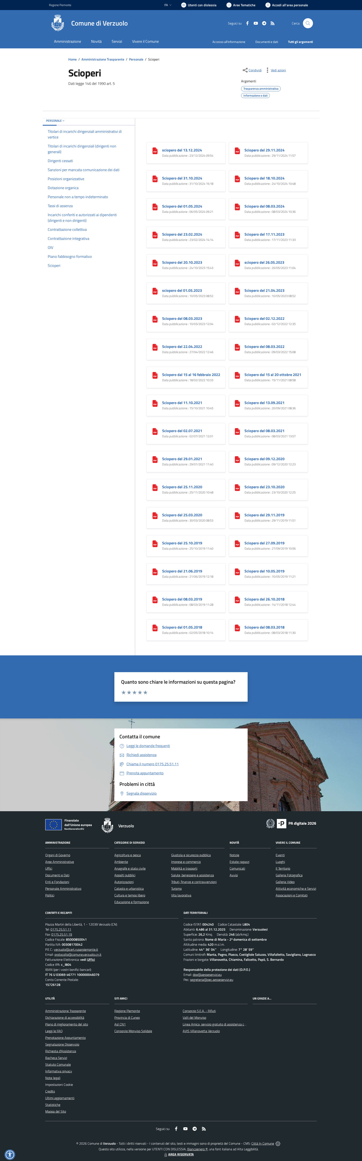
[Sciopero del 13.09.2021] (237, 403)
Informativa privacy (58, 1071)
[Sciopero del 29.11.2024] (237, 150)
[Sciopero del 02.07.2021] (155, 431)
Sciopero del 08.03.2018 (264, 627)
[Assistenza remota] (278, 1143)
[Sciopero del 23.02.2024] (155, 235)
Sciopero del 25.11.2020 (182, 487)
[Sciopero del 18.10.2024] (237, 178)
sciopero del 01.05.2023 (182, 290)
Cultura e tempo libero (129, 895)
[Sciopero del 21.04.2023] (237, 291)
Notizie (234, 855)
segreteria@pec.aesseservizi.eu (211, 979)
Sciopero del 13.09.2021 (264, 403)
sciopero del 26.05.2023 (264, 262)
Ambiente (121, 861)
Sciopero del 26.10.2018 (264, 599)
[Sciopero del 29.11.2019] (237, 515)
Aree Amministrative (59, 861)
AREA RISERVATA (181, 1154)
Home (72, 59)
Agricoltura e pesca (127, 855)
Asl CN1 (120, 1024)
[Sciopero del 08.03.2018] (237, 627)
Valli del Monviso (194, 1017)
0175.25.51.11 (60, 929)
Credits (50, 1091)
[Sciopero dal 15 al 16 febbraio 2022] (155, 375)
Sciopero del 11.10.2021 (182, 403)
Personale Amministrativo (63, 888)
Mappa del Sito (55, 1111)
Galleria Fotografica (289, 875)
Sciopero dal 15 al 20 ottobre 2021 (272, 374)
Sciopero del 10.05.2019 (264, 571)
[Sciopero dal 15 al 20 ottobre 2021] (237, 375)
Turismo (176, 888)
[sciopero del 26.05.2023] (237, 263)
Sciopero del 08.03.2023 (182, 318)
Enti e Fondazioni (57, 881)
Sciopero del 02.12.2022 (264, 318)
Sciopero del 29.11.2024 (264, 150)
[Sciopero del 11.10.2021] (155, 403)
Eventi (280, 855)
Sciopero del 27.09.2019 (264, 543)
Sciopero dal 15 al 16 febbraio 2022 (191, 374)
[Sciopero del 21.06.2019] (155, 571)
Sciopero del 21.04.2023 (264, 290)
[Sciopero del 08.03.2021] (237, 431)
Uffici (48, 868)
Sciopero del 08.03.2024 (264, 206)
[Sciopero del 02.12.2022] (237, 319)
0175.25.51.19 (61, 934)
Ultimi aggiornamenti (59, 1097)
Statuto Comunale (58, 1064)
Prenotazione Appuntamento (65, 1037)
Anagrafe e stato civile (130, 868)
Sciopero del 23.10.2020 (264, 487)
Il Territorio (283, 868)
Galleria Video (285, 881)
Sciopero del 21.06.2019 (182, 571)
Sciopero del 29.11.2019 (264, 515)
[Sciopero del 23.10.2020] (237, 487)
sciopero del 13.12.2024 (182, 150)
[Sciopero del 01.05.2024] (155, 206)
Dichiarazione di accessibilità (64, 1017)
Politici (49, 895)
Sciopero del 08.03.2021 (264, 431)
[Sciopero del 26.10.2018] (237, 599)
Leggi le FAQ (54, 1030)
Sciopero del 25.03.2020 (182, 515)
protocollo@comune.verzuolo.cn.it (77, 954)
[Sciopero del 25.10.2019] (155, 543)
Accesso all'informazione (228, 41)
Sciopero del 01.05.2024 (182, 206)
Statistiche (52, 1104)
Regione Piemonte (60, 5)
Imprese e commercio (186, 861)
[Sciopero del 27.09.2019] (237, 543)
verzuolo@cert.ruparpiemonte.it (76, 949)
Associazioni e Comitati (292, 895)
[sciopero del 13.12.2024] (155, 150)
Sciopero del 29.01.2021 (182, 459)
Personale (136, 59)
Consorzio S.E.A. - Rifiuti (199, 1010)
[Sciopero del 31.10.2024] (155, 178)
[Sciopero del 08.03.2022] (237, 347)
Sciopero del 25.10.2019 (182, 543)
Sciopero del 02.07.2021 (182, 431)
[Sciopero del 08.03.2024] (237, 206)
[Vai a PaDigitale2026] (291, 823)
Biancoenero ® (197, 1149)
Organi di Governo (57, 855)
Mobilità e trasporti (184, 868)
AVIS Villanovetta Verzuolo (201, 1030)
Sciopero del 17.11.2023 (264, 234)
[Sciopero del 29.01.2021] (155, 459)
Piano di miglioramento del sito (66, 1024)
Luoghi (280, 861)
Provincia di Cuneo (127, 1017)
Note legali (52, 1077)
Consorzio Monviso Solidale (133, 1030)
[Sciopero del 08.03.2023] (155, 319)
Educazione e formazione (131, 901)
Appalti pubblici (124, 875)
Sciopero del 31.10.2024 (182, 178)
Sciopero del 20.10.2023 (182, 262)
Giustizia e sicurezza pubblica (191, 855)
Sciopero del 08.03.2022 (264, 346)
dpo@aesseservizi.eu (207, 974)
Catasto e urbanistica (129, 888)
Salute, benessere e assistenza (192, 875)
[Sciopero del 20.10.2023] (155, 263)
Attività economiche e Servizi (296, 888)
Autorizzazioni (124, 881)
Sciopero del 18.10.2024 (264, 178)
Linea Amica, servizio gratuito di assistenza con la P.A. (220, 1024)
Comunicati (237, 868)
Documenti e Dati (57, 875)
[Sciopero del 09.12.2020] (237, 459)
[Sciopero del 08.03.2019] (155, 599)
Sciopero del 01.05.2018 (182, 627)
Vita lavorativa (181, 895)
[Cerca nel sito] (308, 23)
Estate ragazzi (239, 861)
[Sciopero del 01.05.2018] (155, 627)
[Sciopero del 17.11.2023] (237, 235)
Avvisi (234, 875)
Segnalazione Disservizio (62, 1044)
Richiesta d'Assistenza (60, 1051)
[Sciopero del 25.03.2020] (155, 515)
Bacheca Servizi (56, 1057)
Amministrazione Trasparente (102, 59)
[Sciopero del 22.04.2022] (155, 347)
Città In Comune (262, 1143)
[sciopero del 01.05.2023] (155, 291)
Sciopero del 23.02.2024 (182, 234)
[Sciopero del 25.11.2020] (155, 487)
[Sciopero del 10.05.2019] (237, 571)
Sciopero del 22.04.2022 (182, 346)
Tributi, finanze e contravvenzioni (194, 881)
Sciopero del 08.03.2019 (182, 599)
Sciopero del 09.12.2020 (264, 459)
